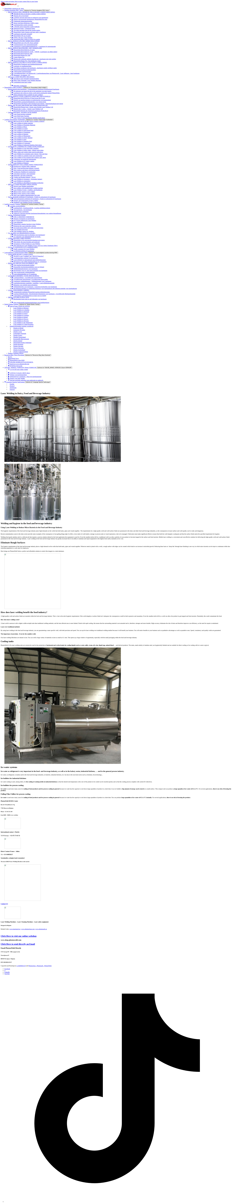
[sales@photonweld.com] (22, 900)
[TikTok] (118, 1201)
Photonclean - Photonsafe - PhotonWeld (39, 966)
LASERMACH (21, 966)
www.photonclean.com (28, 929)
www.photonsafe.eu (41, 929)
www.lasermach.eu (14, 929)
